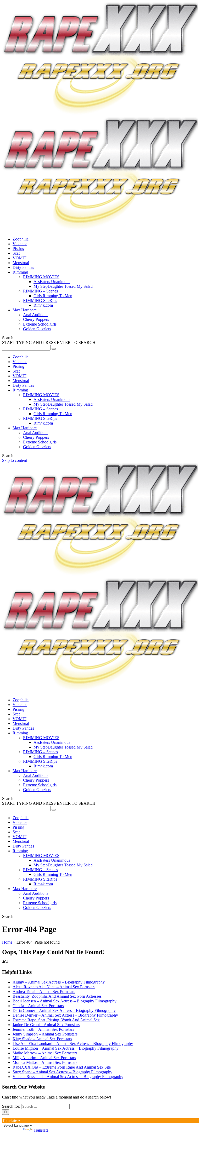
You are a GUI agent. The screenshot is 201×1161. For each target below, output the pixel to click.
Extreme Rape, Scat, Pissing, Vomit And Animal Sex (56, 1020)
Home (7, 942)
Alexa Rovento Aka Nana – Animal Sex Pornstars (54, 987)
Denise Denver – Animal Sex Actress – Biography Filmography (65, 1015)
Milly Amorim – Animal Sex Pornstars (44, 1057)
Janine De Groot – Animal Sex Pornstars (46, 1024)
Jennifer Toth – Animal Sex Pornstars (43, 1029)
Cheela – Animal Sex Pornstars (38, 1005)
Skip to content (14, 460)
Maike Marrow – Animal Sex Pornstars (45, 1053)
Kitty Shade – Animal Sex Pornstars (42, 1039)
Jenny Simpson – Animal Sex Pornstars (45, 1034)
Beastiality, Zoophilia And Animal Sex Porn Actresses (57, 996)
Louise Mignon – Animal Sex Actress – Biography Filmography (66, 1048)
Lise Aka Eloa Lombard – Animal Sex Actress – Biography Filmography (73, 1043)
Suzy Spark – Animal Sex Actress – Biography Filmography (62, 1072)
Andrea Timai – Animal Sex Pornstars (44, 991)
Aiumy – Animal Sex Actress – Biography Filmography (59, 982)
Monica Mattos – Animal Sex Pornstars (45, 1062)
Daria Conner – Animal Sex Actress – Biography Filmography (64, 1010)
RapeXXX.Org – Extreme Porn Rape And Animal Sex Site (62, 1067)
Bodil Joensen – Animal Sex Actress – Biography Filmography (64, 1001)
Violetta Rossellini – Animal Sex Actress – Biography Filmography (68, 1076)
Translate (41, 1130)
